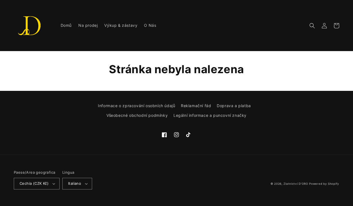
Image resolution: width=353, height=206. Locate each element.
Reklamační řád (196, 105)
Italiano (74, 183)
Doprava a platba (234, 105)
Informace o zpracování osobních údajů (136, 105)
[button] (312, 26)
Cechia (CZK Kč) (34, 183)
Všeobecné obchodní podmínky (137, 115)
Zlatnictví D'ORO (296, 183)
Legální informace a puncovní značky (210, 115)
